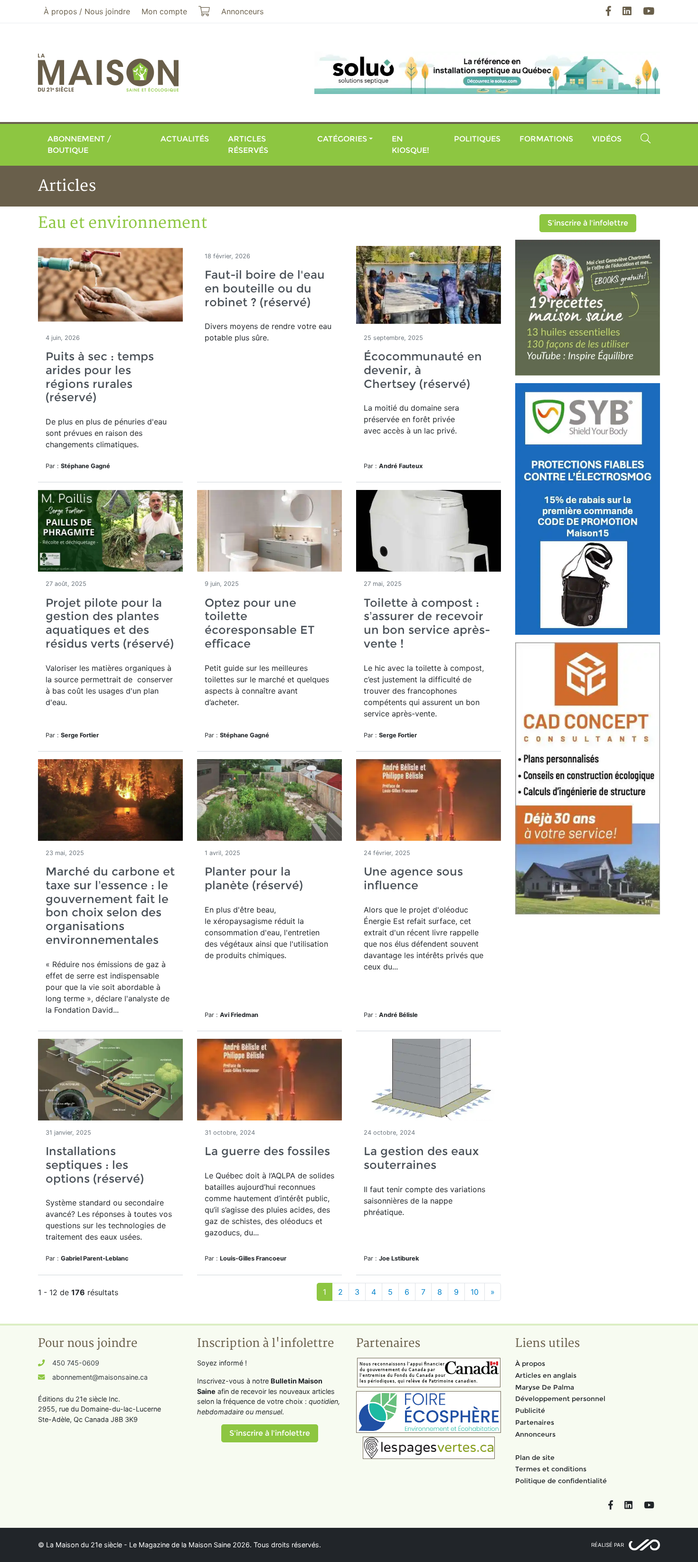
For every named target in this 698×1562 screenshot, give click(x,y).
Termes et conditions (550, 1469)
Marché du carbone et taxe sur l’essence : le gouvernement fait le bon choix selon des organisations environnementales (110, 906)
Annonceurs (535, 1434)
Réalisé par (607, 1545)
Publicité (530, 1410)
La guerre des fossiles (267, 1151)
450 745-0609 (75, 1363)
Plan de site (535, 1457)
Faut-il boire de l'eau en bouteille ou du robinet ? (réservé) (265, 288)
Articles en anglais (545, 1375)
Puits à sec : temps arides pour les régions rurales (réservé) (100, 376)
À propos (530, 1363)
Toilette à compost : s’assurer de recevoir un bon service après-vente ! (427, 623)
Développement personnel (560, 1398)
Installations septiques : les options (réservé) (95, 1165)
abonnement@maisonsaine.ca (100, 1377)
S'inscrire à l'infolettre (587, 222)
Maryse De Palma (544, 1387)
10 (475, 1292)
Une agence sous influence (413, 878)
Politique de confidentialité (561, 1481)
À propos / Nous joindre (87, 11)
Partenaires (534, 1422)
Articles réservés (248, 144)
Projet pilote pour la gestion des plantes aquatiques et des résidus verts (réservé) (110, 623)
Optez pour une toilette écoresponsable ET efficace (260, 623)
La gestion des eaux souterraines (421, 1158)
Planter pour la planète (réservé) (254, 878)
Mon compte (164, 11)
